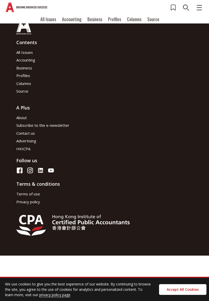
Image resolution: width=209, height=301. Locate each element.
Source (153, 19)
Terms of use (28, 193)
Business (94, 19)
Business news (36, 266)
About (21, 117)
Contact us (25, 133)
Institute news (36, 257)
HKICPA (23, 148)
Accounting (72, 19)
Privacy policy (28, 201)
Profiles (114, 19)
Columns (134, 19)
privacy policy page (54, 294)
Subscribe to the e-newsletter (42, 125)
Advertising (26, 140)
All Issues (48, 19)
